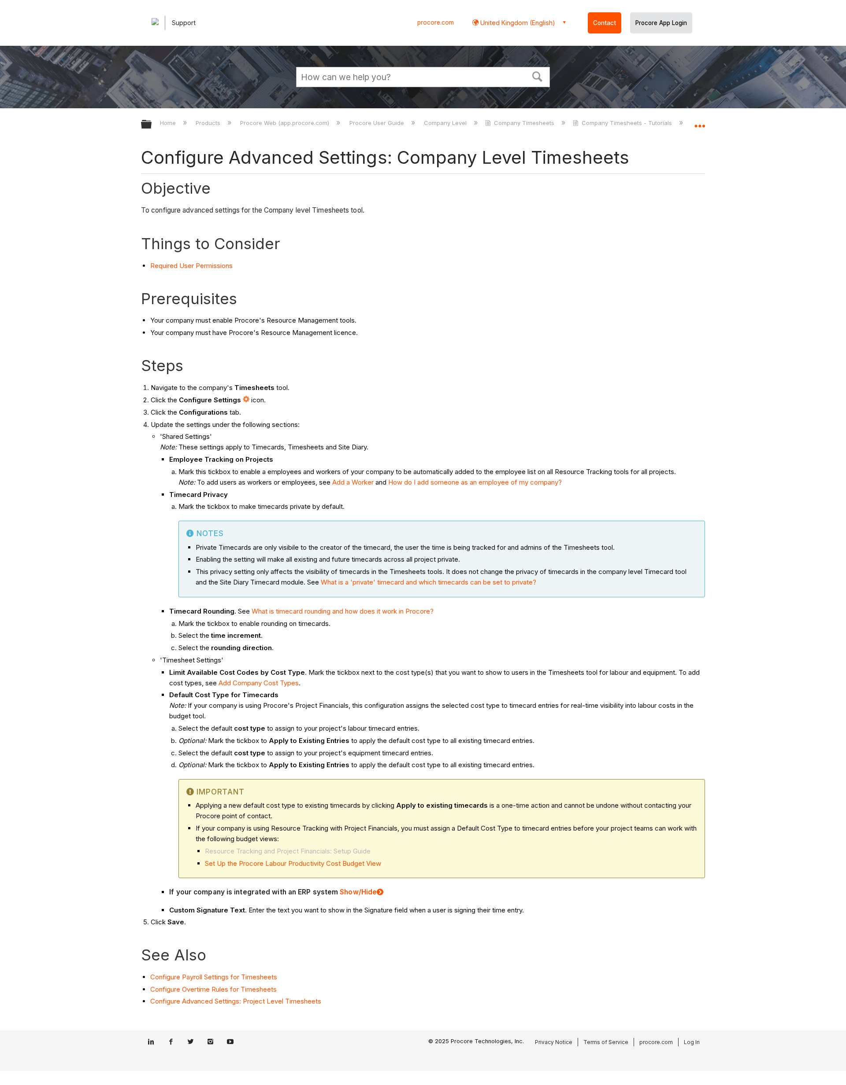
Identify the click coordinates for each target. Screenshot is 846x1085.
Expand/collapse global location (699, 122)
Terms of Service (605, 1042)
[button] (537, 75)
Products (209, 122)
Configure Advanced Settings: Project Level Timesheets (235, 1001)
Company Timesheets (524, 122)
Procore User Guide (377, 122)
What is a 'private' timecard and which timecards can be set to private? (428, 582)
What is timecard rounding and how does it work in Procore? (343, 611)
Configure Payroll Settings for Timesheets (213, 977)
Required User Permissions (191, 265)
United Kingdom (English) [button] (517, 22)
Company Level (446, 122)
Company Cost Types (265, 683)
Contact (604, 22)
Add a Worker (353, 482)
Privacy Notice (553, 1042)
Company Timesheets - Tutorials (627, 122)
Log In (692, 1042)
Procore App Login (661, 22)
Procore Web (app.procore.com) (285, 122)
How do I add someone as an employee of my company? (475, 482)
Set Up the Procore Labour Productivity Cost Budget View (293, 863)
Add (225, 683)
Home (169, 122)
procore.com (435, 22)
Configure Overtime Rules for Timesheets (213, 989)
